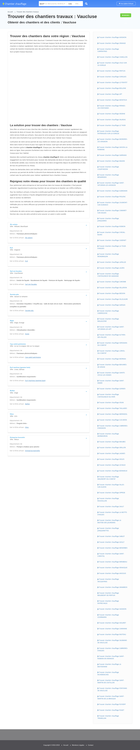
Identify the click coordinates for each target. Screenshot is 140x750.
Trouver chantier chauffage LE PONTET (113, 82)
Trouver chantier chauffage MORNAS (112, 359)
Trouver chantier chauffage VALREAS (112, 120)
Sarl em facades (31, 284)
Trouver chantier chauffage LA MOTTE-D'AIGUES (112, 513)
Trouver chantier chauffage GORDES (112, 389)
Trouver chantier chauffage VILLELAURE (113, 299)
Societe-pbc (29, 310)
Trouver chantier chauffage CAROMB (112, 282)
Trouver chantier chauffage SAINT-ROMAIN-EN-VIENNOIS (110, 657)
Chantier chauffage (15, 3)
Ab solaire (28, 238)
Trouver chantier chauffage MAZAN (112, 161)
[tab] (49, 225)
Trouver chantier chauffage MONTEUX (113, 100)
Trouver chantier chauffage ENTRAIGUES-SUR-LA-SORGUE (108, 132)
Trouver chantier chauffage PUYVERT (112, 704)
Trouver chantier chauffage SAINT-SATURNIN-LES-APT (110, 328)
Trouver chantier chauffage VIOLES (111, 459)
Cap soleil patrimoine (33, 357)
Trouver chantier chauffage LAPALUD (112, 262)
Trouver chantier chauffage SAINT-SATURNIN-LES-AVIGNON (110, 184)
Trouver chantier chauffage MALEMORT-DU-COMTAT (108, 478)
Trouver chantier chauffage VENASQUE (113, 567)
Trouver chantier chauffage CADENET (112, 240)
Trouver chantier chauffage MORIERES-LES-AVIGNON (112, 140)
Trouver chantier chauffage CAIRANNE (113, 629)
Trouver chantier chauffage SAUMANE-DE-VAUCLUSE (112, 641)
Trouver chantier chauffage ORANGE (112, 43)
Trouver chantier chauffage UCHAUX (112, 465)
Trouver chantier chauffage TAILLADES (113, 408)
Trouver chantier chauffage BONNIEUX (113, 471)
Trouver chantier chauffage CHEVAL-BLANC (111, 233)
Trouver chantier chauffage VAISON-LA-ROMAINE (112, 148)
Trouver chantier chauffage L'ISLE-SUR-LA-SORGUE (112, 64)
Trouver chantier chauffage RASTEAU (112, 634)
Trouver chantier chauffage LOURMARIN (108, 616)
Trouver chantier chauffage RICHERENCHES (108, 673)
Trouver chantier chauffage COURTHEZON (108, 168)
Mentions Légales (78, 745)
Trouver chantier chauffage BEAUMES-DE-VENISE (112, 366)
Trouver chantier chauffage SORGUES (112, 77)
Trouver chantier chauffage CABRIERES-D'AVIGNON (112, 427)
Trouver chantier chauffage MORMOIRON (108, 435)
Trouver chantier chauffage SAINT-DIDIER (110, 382)
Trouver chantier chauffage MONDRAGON (108, 255)
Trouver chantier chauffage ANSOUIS (112, 573)
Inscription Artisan (126, 3)
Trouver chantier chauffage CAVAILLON (113, 57)
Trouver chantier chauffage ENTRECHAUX (108, 602)
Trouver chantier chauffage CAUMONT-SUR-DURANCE (112, 203)
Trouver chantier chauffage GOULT (111, 542)
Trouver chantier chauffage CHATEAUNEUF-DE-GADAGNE (108, 275)
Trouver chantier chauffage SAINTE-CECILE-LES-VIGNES (111, 374)
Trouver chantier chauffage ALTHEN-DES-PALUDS (111, 336)
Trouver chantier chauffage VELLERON (113, 288)
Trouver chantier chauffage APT (110, 94)
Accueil (10, 12)
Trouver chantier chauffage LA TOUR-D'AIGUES (111, 247)
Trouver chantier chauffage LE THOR (112, 125)
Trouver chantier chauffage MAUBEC (112, 442)
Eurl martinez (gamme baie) (35, 380)
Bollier (27, 404)
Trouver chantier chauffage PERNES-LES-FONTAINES (111, 107)
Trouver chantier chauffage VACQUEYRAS (108, 580)
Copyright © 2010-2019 (51, 745)
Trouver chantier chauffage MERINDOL (113, 414)
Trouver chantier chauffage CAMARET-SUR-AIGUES (112, 211)
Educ (27, 427)
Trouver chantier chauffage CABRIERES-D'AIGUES (112, 649)
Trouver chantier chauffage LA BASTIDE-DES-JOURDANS (109, 521)
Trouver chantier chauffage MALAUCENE (108, 320)
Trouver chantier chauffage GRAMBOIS (113, 587)
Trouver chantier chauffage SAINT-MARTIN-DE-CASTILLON (110, 681)
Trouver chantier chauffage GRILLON (112, 447)
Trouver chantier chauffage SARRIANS (113, 155)
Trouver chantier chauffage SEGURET (112, 623)
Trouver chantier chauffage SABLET (112, 536)
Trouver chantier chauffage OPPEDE (112, 493)
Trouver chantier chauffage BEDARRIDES (108, 176)
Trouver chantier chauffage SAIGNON (112, 609)
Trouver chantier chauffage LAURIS (111, 268)
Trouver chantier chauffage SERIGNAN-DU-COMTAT (112, 344)
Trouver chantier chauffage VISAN (111, 402)
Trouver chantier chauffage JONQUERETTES (108, 529)
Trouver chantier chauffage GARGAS (112, 305)
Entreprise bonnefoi (32, 451)
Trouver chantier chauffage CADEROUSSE (108, 312)
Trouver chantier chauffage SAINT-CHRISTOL (110, 555)
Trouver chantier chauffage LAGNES (112, 453)
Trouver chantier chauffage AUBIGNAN (113, 191)
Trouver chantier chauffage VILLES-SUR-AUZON (110, 486)
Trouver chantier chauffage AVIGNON (112, 37)
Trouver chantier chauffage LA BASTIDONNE (109, 665)
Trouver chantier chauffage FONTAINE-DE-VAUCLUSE (112, 689)
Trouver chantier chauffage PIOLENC (112, 197)
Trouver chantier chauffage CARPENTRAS (108, 50)
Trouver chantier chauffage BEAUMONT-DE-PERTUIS (108, 594)
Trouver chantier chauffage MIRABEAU (113, 562)
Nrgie (27, 334)
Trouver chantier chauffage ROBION (112, 226)
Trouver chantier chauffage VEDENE (112, 114)
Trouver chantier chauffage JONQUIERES (108, 219)
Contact (90, 745)
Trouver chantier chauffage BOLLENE (112, 88)
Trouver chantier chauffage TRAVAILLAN (108, 717)
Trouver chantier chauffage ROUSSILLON (108, 499)
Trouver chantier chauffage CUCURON (113, 420)
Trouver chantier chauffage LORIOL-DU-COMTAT (111, 352)
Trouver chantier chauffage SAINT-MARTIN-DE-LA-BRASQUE (110, 697)
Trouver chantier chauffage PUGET (111, 710)
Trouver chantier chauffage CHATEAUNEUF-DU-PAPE (108, 395)
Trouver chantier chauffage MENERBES (113, 548)
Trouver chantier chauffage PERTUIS (112, 71)
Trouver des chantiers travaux (28, 12)
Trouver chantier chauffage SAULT (111, 506)
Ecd (26, 261)
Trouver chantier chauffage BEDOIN (112, 293)
